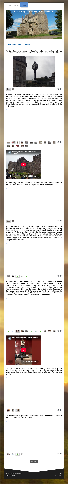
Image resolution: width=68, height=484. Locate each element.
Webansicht (58, 475)
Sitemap (19, 473)
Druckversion (11, 473)
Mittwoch (34, 461)
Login (60, 473)
